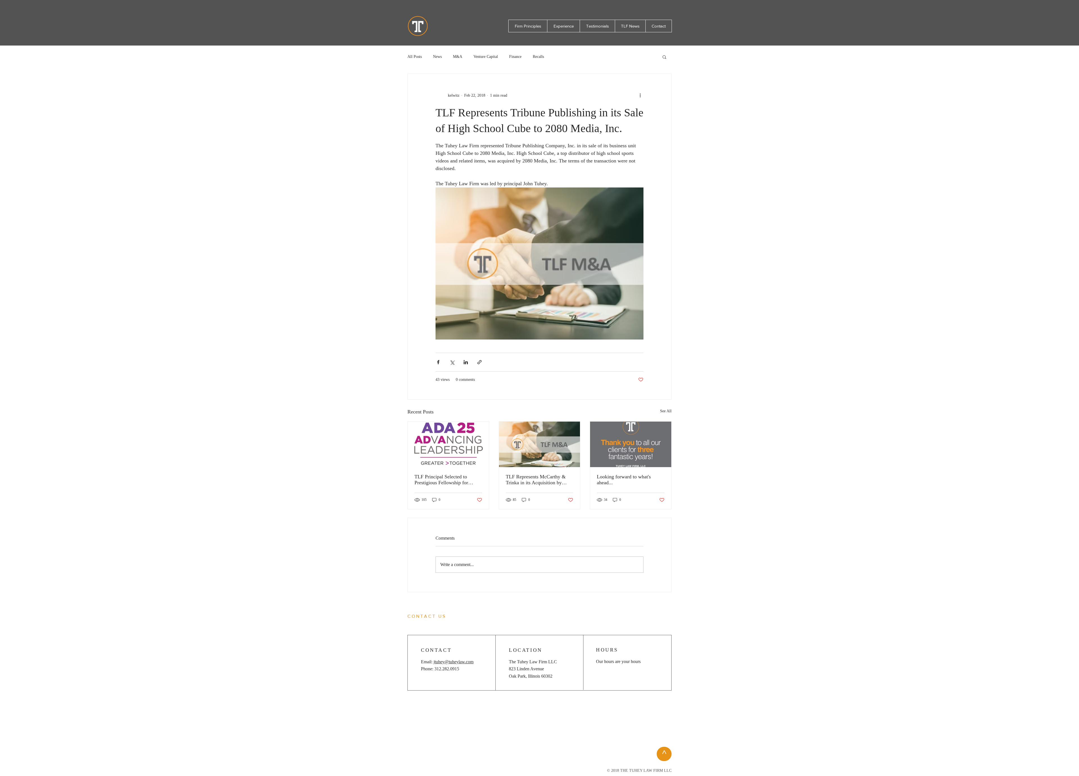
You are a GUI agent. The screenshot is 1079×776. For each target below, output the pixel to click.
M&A (457, 57)
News (437, 57)
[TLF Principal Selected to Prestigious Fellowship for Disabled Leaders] (448, 444)
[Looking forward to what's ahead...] (630, 444)
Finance (515, 57)
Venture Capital (485, 57)
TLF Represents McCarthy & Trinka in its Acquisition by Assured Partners (536, 480)
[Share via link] (479, 362)
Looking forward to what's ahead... (624, 479)
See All (666, 411)
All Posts (414, 57)
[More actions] (640, 95)
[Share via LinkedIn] (465, 362)
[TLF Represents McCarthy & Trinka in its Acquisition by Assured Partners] (539, 444)
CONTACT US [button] (426, 616)
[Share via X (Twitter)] (452, 362)
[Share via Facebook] (438, 362)
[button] (664, 57)
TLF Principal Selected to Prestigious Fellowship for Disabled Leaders (441, 480)
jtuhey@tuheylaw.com (453, 661)
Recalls (538, 57)
